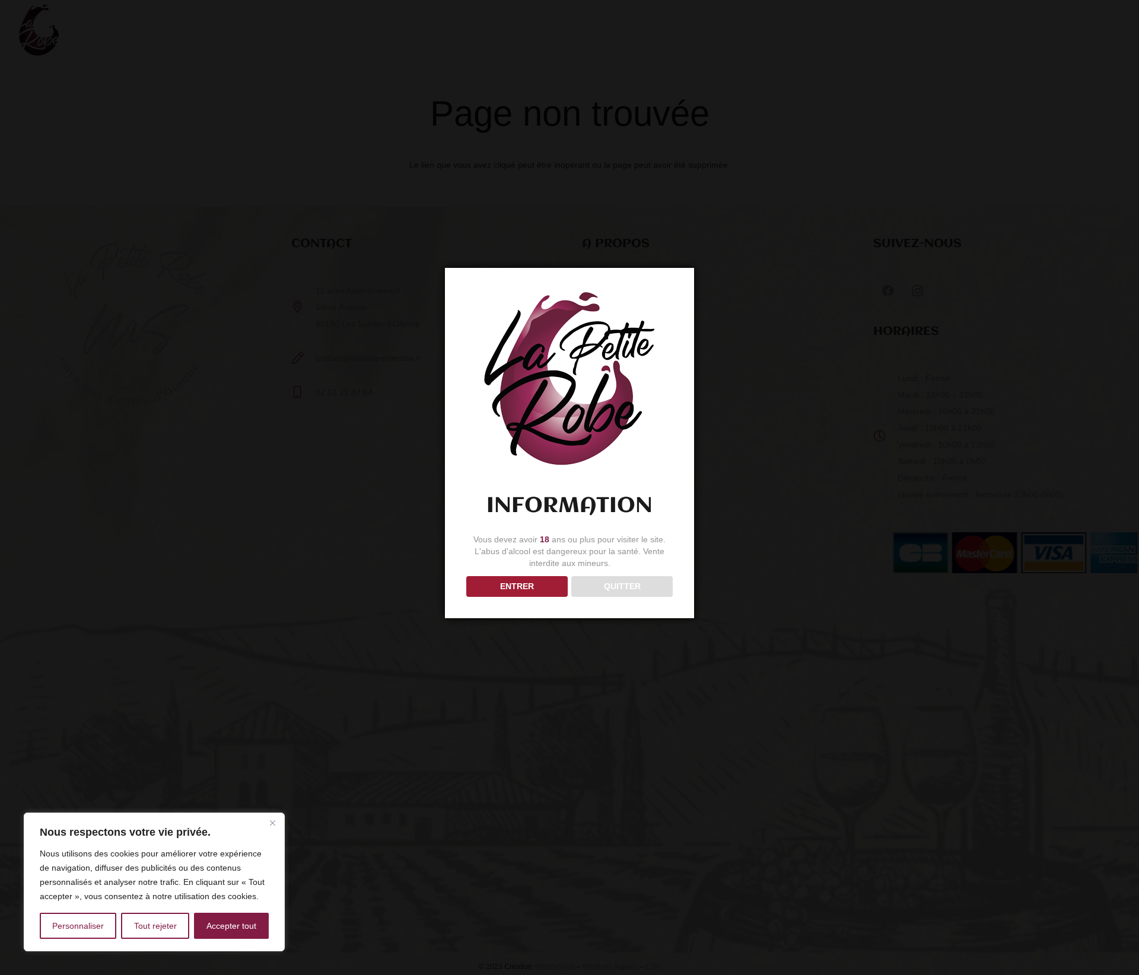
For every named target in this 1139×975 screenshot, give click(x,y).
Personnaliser (78, 926)
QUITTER (622, 586)
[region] (154, 882)
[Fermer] (272, 823)
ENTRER (517, 586)
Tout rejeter (155, 926)
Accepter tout (231, 926)
